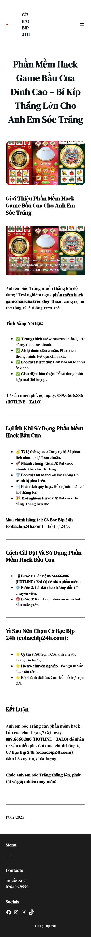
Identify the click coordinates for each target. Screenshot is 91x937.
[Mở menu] (82, 24)
